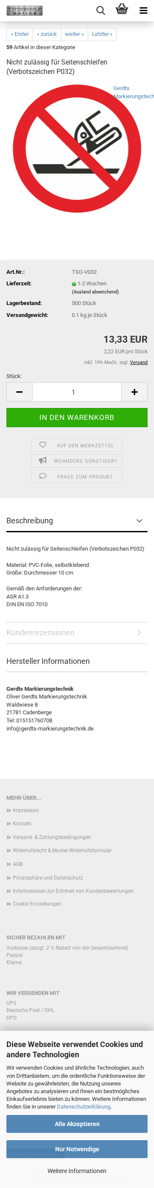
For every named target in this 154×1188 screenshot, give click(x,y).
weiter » (74, 34)
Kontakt (22, 824)
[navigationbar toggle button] (143, 10)
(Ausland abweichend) (95, 292)
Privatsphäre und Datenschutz (48, 878)
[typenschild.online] (21, 10)
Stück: (14, 376)
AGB (18, 864)
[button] (19, 392)
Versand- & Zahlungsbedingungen (52, 837)
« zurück (47, 34)
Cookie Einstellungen (37, 904)
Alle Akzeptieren (77, 1124)
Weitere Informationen (77, 1170)
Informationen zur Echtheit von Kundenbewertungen (73, 891)
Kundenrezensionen (40, 632)
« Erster (20, 34)
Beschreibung (29, 520)
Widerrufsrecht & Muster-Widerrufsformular (62, 851)
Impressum (26, 810)
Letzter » (102, 34)
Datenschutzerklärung (83, 1106)
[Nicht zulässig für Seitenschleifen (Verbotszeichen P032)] (77, 148)
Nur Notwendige (77, 1149)
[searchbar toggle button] (100, 10)
